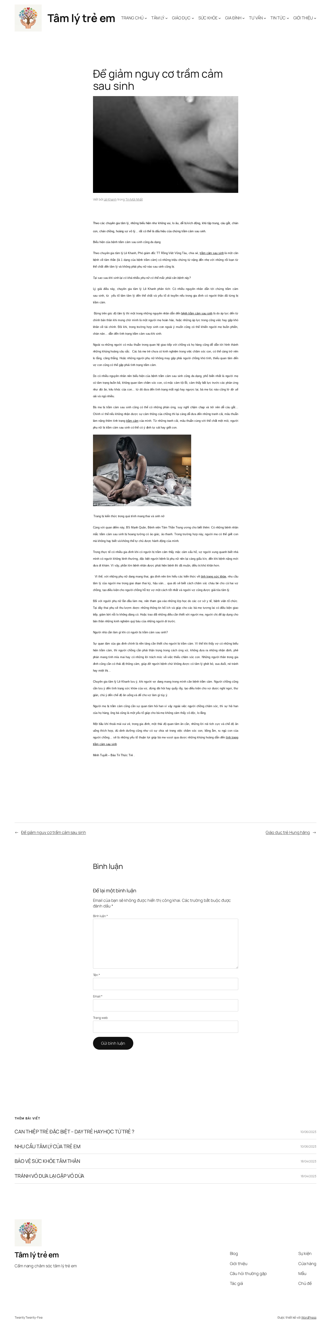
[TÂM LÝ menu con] (166, 18)
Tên (96, 975)
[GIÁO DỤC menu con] (193, 18)
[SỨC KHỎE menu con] (219, 18)
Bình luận (100, 916)
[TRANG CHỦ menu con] (146, 18)
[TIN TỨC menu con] (288, 18)
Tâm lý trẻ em (81, 18)
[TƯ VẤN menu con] (265, 18)
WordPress (308, 1317)
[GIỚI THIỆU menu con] (315, 18)
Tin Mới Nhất (134, 199)
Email (97, 996)
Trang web (100, 1017)
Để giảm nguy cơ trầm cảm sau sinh (53, 832)
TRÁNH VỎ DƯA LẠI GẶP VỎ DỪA (49, 1176)
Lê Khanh (110, 199)
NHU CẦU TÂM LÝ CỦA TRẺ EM (47, 1146)
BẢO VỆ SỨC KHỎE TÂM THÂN (47, 1161)
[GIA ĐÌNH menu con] (243, 18)
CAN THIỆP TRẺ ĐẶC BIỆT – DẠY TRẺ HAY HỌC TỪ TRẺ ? (74, 1132)
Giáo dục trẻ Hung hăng (288, 832)
